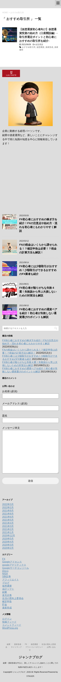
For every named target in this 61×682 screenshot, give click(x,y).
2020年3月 (8, 545)
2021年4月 (8, 523)
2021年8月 (8, 513)
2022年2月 (8, 507)
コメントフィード (11, 625)
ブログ (5, 582)
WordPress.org (10, 628)
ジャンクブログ (30, 657)
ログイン (7, 619)
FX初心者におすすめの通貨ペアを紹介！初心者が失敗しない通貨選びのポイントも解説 (38, 313)
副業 (4, 592)
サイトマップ (16, 647)
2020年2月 (8, 548)
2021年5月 (8, 520)
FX (3, 559)
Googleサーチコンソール (15, 568)
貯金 (4, 604)
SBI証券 (6, 576)
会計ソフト (8, 589)
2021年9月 (8, 510)
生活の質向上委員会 (13, 598)
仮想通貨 (39, 44)
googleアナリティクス (14, 565)
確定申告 (7, 601)
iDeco (5, 571)
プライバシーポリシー (34, 647)
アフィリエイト (10, 579)
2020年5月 (8, 538)
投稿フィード (9, 622)
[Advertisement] (30, 180)
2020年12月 (8, 535)
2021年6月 (8, 517)
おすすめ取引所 (28, 47)
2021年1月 (8, 532)
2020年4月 (8, 541)
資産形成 (49, 47)
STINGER (30, 676)
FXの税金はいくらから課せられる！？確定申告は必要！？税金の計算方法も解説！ (38, 248)
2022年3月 (8, 504)
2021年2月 (8, 529)
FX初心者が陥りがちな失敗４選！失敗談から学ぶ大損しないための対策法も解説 (38, 291)
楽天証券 (7, 595)
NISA (5, 573)
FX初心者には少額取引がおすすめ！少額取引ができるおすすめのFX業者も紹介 (38, 270)
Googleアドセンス (12, 562)
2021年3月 (8, 526)
